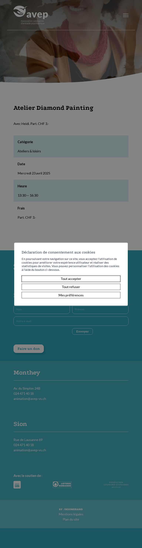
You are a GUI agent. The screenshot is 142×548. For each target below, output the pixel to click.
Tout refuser (71, 287)
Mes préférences (71, 295)
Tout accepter (71, 279)
